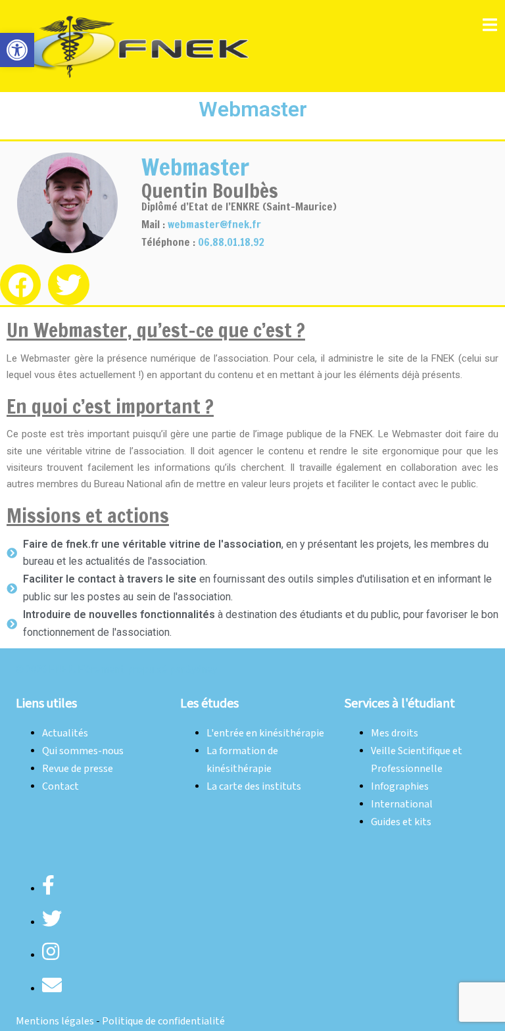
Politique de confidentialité (163, 1021)
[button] (17, 50)
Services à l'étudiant (400, 703)
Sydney (201, 670)
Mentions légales (55, 1021)
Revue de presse (77, 769)
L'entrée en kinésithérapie (265, 733)
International (402, 804)
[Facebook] (20, 284)
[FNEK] (137, 46)
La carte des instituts (253, 787)
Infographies (400, 787)
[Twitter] (68, 284)
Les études (209, 703)
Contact (60, 787)
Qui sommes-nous (83, 751)
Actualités (65, 733)
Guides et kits (401, 822)
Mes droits (394, 733)
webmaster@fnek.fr (214, 224)
